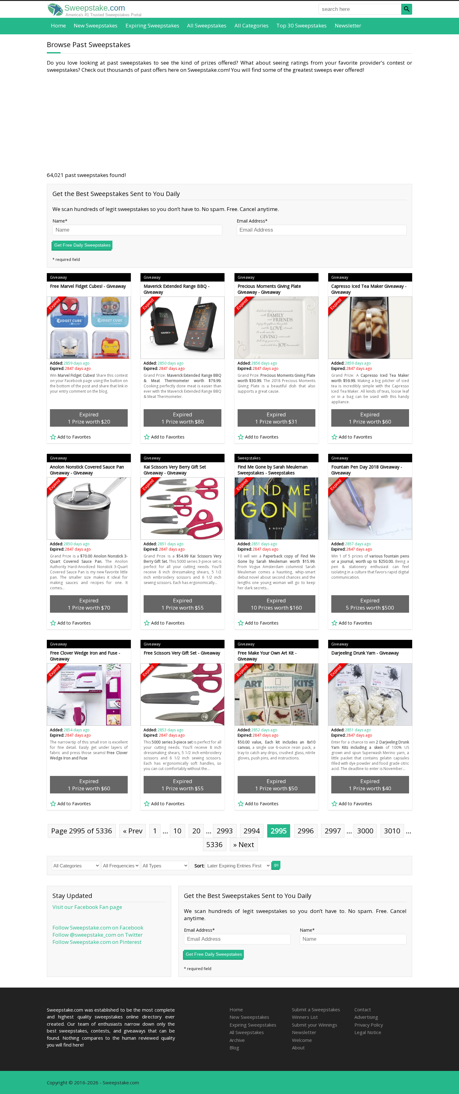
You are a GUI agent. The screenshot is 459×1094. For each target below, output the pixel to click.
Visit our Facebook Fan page (87, 906)
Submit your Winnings (314, 1025)
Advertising (366, 1017)
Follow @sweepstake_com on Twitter (97, 934)
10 (177, 831)
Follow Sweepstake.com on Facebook (97, 927)
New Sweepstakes (95, 25)
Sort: (200, 865)
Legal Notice (367, 1032)
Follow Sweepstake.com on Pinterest (96, 941)
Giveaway (58, 277)
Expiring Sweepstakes (152, 25)
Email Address (251, 221)
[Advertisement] (229, 122)
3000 (365, 831)
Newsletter (348, 25)
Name (58, 221)
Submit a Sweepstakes (316, 1009)
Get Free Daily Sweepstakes (82, 245)
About (298, 1047)
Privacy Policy (368, 1025)
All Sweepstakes (206, 25)
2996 (306, 831)
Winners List (305, 1017)
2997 (333, 831)
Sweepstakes (249, 458)
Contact (362, 1009)
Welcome (302, 1040)
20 (196, 831)
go (276, 865)
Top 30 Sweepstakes (301, 25)
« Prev (132, 831)
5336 (214, 844)
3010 (392, 831)
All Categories (251, 25)
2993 (225, 831)
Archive (237, 1040)
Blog (234, 1047)
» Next (243, 844)
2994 (252, 831)
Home (58, 25)
